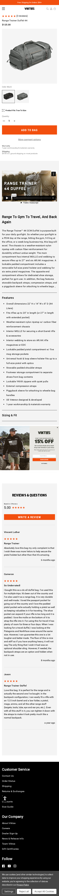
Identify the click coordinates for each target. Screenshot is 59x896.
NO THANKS (44, 463)
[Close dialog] (57, 427)
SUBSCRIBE (44, 460)
